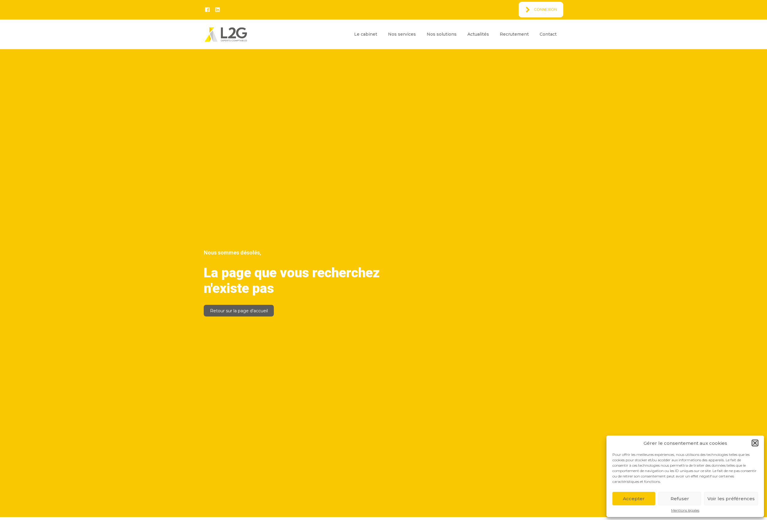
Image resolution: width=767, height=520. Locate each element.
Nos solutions (442, 34)
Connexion (545, 9)
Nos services (402, 34)
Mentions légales (685, 510)
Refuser (680, 498)
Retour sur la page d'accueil (239, 310)
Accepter (634, 498)
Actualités (478, 34)
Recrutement (514, 34)
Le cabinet (365, 34)
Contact (548, 34)
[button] (755, 443)
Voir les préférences (731, 498)
